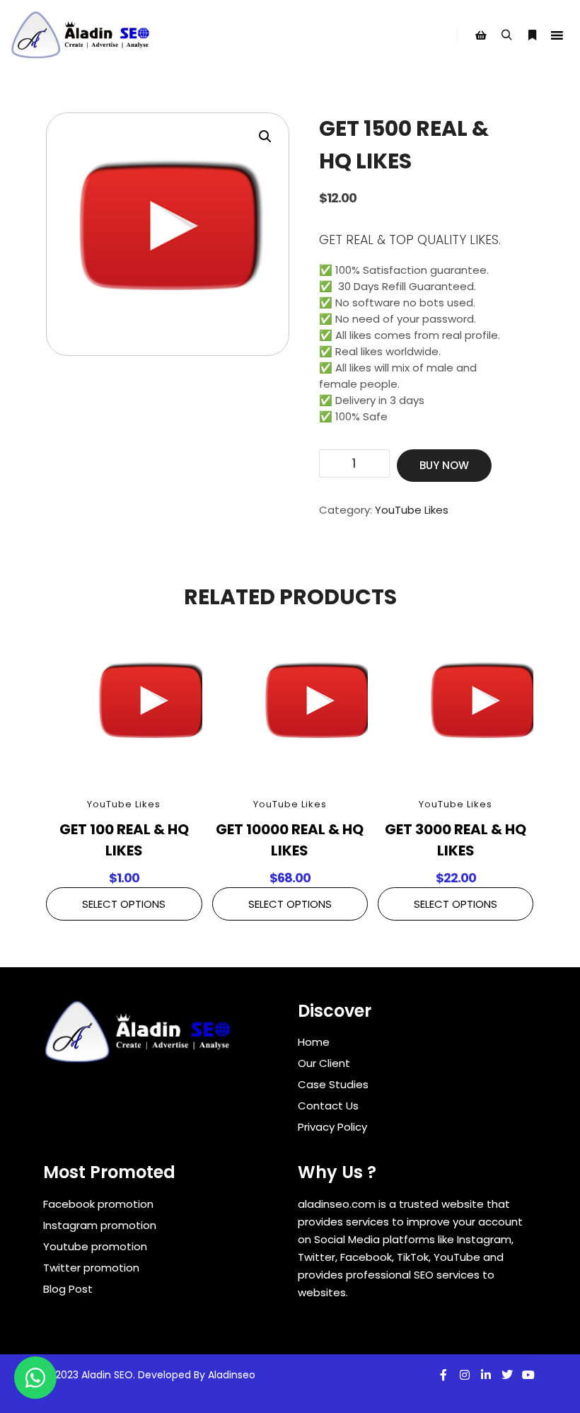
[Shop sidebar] (481, 35)
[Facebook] (443, 1375)
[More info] (532, 35)
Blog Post (68, 1288)
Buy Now (444, 465)
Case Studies (333, 1084)
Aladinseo (231, 1375)
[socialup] (138, 1036)
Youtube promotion (95, 1246)
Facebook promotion (98, 1203)
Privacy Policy (332, 1126)
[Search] (506, 35)
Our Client (324, 1063)
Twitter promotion (91, 1267)
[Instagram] (465, 1375)
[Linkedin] (486, 1375)
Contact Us (328, 1105)
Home (314, 1041)
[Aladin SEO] (81, 35)
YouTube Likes (411, 509)
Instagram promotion (99, 1225)
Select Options (124, 903)
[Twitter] (507, 1375)
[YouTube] (528, 1375)
